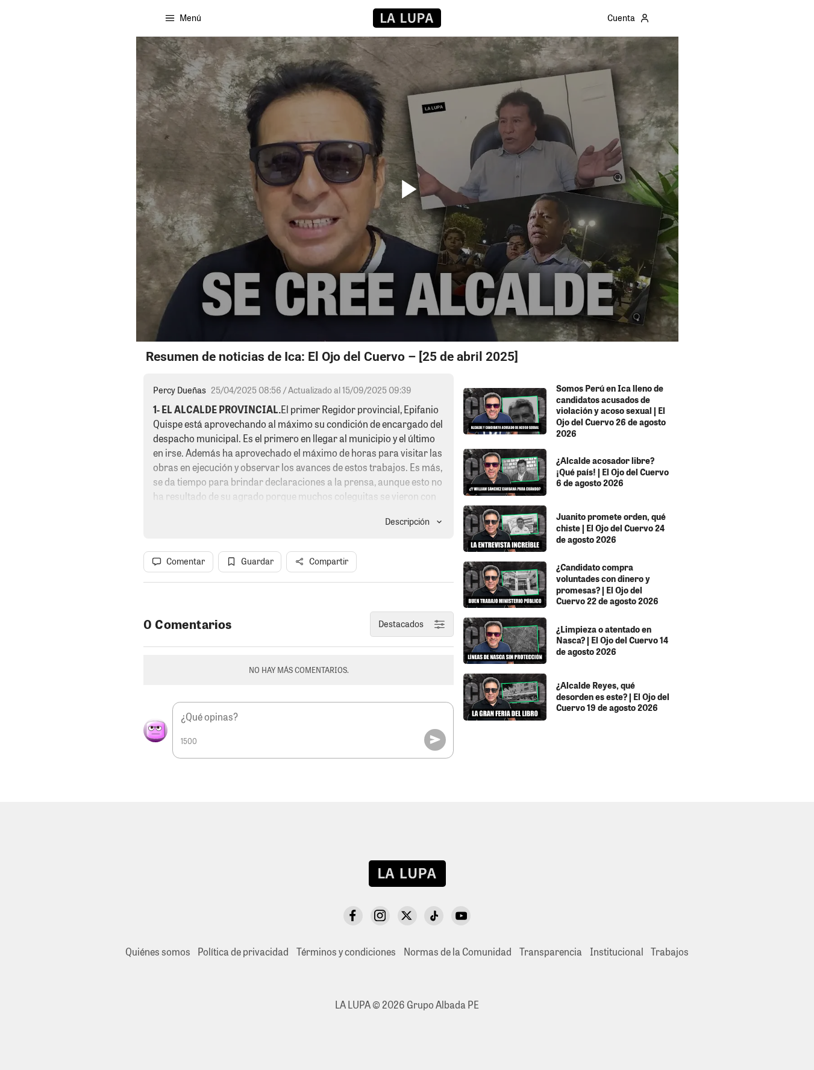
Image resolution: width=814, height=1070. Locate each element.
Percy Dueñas (179, 390)
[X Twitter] (407, 915)
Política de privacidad (243, 951)
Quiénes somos (157, 951)
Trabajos (670, 951)
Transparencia (550, 951)
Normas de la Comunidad (458, 951)
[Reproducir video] (407, 189)
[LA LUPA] (407, 18)
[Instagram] (380, 915)
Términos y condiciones (346, 951)
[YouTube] (461, 915)
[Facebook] (353, 915)
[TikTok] (433, 915)
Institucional (616, 951)
